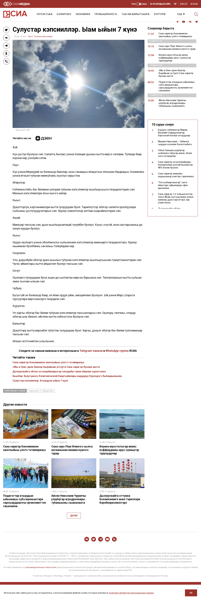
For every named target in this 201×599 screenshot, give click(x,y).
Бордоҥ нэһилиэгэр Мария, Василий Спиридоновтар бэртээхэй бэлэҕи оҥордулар (174, 132)
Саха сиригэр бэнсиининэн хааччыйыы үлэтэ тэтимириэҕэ (48, 362)
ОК (191, 593)
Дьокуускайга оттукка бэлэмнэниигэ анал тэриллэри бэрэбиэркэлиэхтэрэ (119, 499)
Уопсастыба (44, 14)
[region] (100, 592)
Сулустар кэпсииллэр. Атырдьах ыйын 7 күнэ (40, 380)
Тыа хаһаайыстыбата (135, 14)
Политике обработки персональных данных (131, 593)
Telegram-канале (91, 350)
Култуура (160, 14)
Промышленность (106, 14)
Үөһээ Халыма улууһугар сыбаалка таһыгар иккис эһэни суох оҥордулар (175, 153)
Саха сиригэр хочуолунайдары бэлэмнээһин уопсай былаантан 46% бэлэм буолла (175, 165)
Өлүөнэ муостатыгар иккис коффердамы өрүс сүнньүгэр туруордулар (119, 450)
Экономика (83, 14)
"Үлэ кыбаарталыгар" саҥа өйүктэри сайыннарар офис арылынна (173, 185)
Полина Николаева (43, 36)
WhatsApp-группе (117, 350)
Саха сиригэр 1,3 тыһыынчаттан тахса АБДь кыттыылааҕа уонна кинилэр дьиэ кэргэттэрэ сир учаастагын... (175, 198)
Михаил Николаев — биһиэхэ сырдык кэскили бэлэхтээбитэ (175, 143)
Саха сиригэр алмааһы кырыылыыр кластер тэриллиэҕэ (176, 175)
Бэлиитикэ (64, 14)
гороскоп (34, 390)
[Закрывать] (198, 587)
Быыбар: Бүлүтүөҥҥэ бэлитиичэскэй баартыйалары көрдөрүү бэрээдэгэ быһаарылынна (67, 376)
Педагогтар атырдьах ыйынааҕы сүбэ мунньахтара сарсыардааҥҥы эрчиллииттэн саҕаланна (24, 501)
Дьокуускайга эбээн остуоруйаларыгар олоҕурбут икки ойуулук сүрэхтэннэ (59, 371)
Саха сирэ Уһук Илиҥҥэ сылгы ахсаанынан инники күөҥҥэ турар (72, 450)
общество (47, 390)
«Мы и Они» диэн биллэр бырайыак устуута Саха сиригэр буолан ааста (56, 366)
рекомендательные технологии (41, 567)
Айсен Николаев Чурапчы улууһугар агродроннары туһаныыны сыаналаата (68, 499)
